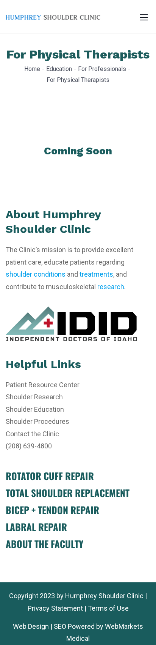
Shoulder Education (35, 409)
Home (32, 68)
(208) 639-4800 (29, 446)
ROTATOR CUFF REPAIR (50, 476)
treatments (96, 274)
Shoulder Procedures (37, 421)
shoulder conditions (36, 274)
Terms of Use (108, 608)
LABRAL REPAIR (36, 527)
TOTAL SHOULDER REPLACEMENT (67, 493)
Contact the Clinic (32, 434)
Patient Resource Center (43, 385)
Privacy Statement (55, 608)
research (110, 287)
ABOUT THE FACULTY (44, 544)
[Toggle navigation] (143, 17)
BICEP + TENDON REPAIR (52, 510)
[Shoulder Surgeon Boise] (53, 17)
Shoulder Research (34, 397)
